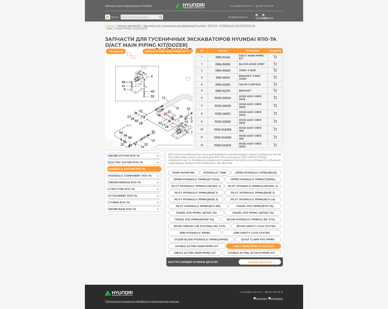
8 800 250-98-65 (265, 6)
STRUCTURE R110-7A (121, 189)
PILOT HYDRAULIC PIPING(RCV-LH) (253, 199)
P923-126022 (223, 97)
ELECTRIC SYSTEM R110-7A (125, 162)
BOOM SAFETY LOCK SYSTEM (256, 226)
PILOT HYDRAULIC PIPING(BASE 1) (196, 192)
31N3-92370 (222, 90)
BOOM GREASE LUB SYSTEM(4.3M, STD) (199, 226)
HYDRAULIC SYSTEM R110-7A (237, 25)
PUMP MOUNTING (183, 172)
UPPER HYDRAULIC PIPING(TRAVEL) (253, 179)
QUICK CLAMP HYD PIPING (258, 239)
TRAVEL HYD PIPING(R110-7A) (254, 206)
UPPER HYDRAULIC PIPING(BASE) (256, 172)
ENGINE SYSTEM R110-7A (124, 155)
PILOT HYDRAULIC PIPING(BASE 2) (253, 192)
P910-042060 (222, 137)
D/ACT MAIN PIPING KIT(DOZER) (253, 246)
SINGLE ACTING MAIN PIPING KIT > (167, 51)
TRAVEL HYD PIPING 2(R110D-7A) (253, 212)
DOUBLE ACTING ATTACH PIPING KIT (251, 252)
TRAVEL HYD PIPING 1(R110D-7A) (196, 212)
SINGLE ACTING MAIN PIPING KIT (195, 252)
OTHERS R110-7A (119, 202)
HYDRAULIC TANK (215, 172)
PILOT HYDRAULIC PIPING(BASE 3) (196, 199)
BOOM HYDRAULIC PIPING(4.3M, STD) (251, 219)
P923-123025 (223, 121)
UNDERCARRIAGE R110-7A (124, 182)
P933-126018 (223, 105)
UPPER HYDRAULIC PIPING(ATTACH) (196, 179)
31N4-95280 (222, 64)
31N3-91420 (222, 57)
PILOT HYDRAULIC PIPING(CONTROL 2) (253, 186)
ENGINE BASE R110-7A (122, 209)
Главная (110, 25)
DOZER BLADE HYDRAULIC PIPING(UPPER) (201, 239)
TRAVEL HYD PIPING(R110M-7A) (194, 219)
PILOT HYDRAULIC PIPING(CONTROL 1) (196, 186)
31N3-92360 (222, 84)
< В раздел (115, 51)
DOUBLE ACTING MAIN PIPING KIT (197, 246)
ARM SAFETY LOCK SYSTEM (252, 232)
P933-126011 (223, 113)
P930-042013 (222, 145)
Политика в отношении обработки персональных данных (142, 301)
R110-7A (212, 25)
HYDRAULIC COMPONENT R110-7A (130, 175)
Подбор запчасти (260, 262)
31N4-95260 (222, 70)
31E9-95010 (223, 77)
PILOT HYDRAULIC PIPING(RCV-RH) (198, 206)
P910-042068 (222, 129)
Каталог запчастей (129, 25)
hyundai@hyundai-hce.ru (241, 6)
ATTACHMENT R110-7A (122, 195)
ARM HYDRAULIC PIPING (195, 232)
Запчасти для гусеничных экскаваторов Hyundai (174, 25)
